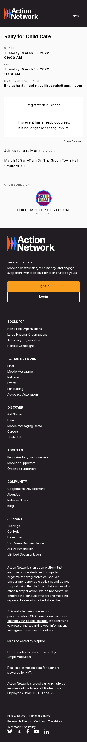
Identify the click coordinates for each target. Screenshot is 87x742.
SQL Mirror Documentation (25, 543)
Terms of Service (39, 715)
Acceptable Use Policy (21, 726)
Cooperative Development (26, 488)
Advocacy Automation (22, 394)
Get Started (15, 414)
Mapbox (40, 641)
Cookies (39, 721)
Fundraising (15, 388)
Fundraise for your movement (28, 457)
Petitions (13, 377)
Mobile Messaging (20, 371)
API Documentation (20, 548)
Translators (55, 721)
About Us (13, 494)
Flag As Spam (74, 140)
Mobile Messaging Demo (24, 425)
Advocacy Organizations (24, 340)
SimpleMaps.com (19, 657)
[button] (76, 15)
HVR (29, 672)
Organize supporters (21, 468)
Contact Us (15, 437)
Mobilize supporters (21, 463)
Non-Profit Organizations (24, 328)
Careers (13, 431)
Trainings (13, 526)
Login (43, 296)
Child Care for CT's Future (43, 210)
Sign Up (44, 286)
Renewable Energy (19, 721)
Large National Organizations (27, 334)
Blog (10, 506)
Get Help (13, 531)
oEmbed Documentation (24, 554)
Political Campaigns (20, 346)
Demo (11, 420)
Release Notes (17, 500)
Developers (15, 537)
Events (12, 383)
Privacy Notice (16, 715)
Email (10, 365)
